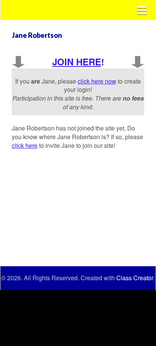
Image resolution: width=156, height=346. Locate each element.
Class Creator (134, 278)
